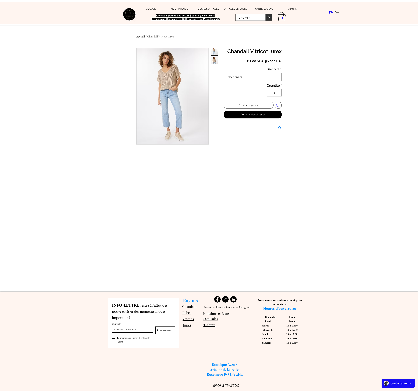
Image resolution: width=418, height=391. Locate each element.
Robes (186, 312)
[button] (282, 16)
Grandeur (274, 69)
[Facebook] (217, 299)
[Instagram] (225, 299)
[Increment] (278, 92)
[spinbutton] (274, 92)
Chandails (189, 306)
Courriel (116, 323)
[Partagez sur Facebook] (279, 128)
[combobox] (253, 77)
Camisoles (210, 318)
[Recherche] (268, 17)
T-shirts (209, 325)
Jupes (187, 325)
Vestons (188, 319)
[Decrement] (270, 92)
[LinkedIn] (233, 299)
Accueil (140, 36)
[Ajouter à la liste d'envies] (278, 105)
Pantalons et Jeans (216, 313)
